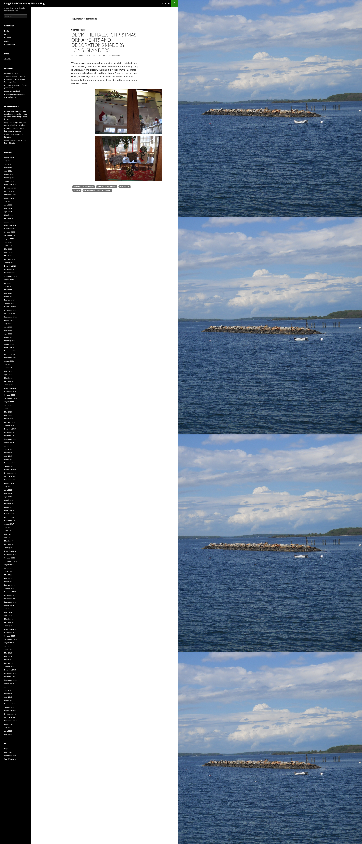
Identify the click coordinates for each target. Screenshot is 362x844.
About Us (166, 3)
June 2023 (8, 286)
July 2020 (7, 405)
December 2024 (10, 225)
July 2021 (7, 364)
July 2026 (7, 161)
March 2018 (8, 500)
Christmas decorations (84, 187)
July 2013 (7, 687)
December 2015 (10, 592)
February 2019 (9, 463)
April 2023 (8, 293)
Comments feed (10, 755)
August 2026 (9, 157)
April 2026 (8, 171)
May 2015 (8, 612)
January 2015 (9, 626)
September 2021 (10, 358)
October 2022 (9, 313)
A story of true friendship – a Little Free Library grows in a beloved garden (14, 79)
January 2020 (9, 425)
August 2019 (9, 442)
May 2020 (8, 412)
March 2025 (8, 215)
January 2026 (9, 181)
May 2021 (8, 371)
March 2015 (8, 619)
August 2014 (9, 643)
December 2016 (10, 551)
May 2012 (8, 734)
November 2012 (10, 714)
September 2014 (10, 639)
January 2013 (9, 707)
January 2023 (9, 303)
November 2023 (10, 269)
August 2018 (9, 483)
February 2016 (9, 585)
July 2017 (7, 527)
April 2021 (8, 374)
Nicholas (7, 128)
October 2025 (9, 191)
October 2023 (9, 273)
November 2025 (10, 188)
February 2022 (9, 341)
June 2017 (8, 531)
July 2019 (7, 446)
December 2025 (10, 184)
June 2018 (8, 490)
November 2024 (10, 229)
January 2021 (9, 385)
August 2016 (9, 565)
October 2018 (9, 476)
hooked (77, 190)
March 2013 (8, 700)
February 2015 (9, 622)
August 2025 (9, 198)
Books (6, 31)
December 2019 (10, 429)
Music (6, 41)
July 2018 (7, 486)
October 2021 (9, 354)
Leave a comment (113, 55)
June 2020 (8, 408)
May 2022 (8, 330)
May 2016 (8, 575)
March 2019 (8, 459)
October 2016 (9, 558)
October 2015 (9, 599)
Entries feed (8, 752)
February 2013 (9, 704)
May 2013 (8, 694)
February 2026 (9, 178)
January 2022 (9, 344)
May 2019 (8, 453)
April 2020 (8, 415)
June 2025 (8, 205)
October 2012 (9, 717)
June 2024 (8, 246)
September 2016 (10, 561)
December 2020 (10, 388)
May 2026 (8, 167)
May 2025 (8, 208)
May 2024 (8, 249)
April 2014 (8, 656)
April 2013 (8, 697)
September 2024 (10, 235)
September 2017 (10, 520)
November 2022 (10, 310)
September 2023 (10, 276)
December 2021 (10, 347)
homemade (125, 187)
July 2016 (7, 568)
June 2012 (8, 731)
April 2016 (8, 578)
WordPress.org (10, 759)
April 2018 (8, 497)
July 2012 (7, 727)
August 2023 (9, 279)
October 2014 (9, 636)
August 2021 (9, 361)
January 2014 (9, 666)
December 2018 (10, 470)
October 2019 (9, 436)
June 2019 (8, 449)
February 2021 (9, 381)
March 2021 (8, 378)
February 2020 (9, 422)
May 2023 (8, 290)
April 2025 (8, 212)
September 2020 (10, 398)
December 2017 (10, 510)
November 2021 (10, 351)
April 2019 (8, 456)
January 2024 (9, 262)
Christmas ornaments (107, 187)
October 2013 (9, 677)
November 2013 (10, 673)
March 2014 (8, 660)
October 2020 (9, 395)
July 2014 (7, 646)
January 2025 (9, 222)
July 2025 (7, 201)
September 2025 (10, 195)
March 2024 (8, 256)
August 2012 (9, 724)
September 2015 (10, 602)
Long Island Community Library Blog (24, 3)
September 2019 (10, 439)
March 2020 (8, 419)
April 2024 (8, 252)
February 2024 (9, 259)
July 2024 (7, 242)
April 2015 (8, 615)
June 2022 (8, 327)
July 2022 (7, 324)
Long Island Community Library (97, 190)
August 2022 (9, 320)
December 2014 (10, 629)
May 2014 (8, 653)
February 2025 (9, 218)
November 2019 (10, 432)
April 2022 (8, 334)
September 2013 (10, 680)
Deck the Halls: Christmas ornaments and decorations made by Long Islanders (103, 42)
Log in (6, 749)
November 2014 (10, 632)
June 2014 (8, 649)
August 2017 (9, 524)
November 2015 (10, 595)
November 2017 (10, 514)
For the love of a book (12, 91)
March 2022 (8, 337)
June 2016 (8, 571)
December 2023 (10, 266)
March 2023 (8, 296)
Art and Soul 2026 (11, 73)
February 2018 (9, 503)
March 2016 (8, 582)
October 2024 (9, 232)
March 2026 (8, 174)
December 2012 (10, 711)
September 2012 (10, 721)
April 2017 (8, 537)
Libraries (7, 38)
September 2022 (10, 317)
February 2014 (9, 663)
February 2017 (9, 544)
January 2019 (9, 466)
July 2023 (7, 283)
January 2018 (9, 507)
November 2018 (10, 473)
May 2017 (8, 534)
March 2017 (8, 541)
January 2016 (9, 588)
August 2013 (9, 683)
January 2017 (9, 548)
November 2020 (10, 391)
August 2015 (9, 605)
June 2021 (8, 368)
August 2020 (9, 402)
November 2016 (10, 554)
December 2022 (10, 307)
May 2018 (8, 493)
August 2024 (9, 239)
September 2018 (10, 480)
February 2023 (9, 300)
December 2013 (10, 670)
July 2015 (7, 609)
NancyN (97, 55)
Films (6, 34)
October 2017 (9, 517)
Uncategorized (78, 30)
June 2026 (8, 164)
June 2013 (8, 690)
